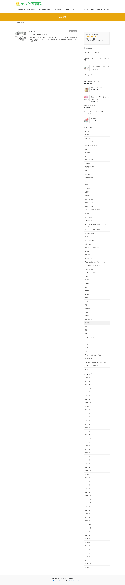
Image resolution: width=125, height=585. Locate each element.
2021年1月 (87, 492)
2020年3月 (87, 520)
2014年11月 (88, 563)
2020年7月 (87, 510)
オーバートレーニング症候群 (92, 229)
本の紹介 (87, 369)
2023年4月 (87, 420)
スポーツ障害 (73, 31)
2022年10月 (88, 438)
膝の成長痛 (88, 251)
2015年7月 (87, 538)
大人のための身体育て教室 (92, 365)
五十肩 (86, 181)
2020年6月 (87, 513)
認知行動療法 (88, 195)
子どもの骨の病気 (89, 240)
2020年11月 (88, 499)
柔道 (86, 351)
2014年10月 (88, 567)
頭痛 (86, 305)
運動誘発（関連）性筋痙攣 (39, 35)
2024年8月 (87, 392)
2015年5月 (87, 546)
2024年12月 (88, 385)
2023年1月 (87, 431)
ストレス (87, 294)
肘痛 (86, 333)
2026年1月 (87, 377)
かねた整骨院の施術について (92, 265)
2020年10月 (88, 503)
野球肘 (86, 330)
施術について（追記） (90, 105)
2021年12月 (88, 467)
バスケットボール (89, 337)
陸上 (86, 340)
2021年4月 (87, 481)
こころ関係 (88, 188)
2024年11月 (88, 388)
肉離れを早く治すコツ (90, 75)
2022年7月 (87, 449)
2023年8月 (87, 413)
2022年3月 (87, 456)
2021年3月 (87, 485)
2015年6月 (87, 542)
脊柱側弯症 (88, 244)
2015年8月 (87, 535)
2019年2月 (87, 531)
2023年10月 (88, 406)
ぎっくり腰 (88, 152)
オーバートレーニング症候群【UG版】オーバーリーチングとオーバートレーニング (100, 97)
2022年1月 (87, 463)
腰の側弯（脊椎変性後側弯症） (92, 52)
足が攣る (87, 322)
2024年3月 (87, 395)
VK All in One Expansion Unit (73, 580)
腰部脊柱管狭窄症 (89, 167)
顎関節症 (93, 118)
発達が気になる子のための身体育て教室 (95, 362)
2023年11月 (88, 402)
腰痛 (86, 149)
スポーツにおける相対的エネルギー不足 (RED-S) (95, 225)
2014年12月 (88, 560)
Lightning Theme (62, 580)
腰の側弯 (87, 134)
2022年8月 (87, 445)
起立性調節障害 (89, 319)
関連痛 (86, 276)
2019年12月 (88, 524)
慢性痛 (86, 185)
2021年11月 (88, 470)
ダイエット (88, 213)
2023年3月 (87, 424)
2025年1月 (87, 381)
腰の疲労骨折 (88, 258)
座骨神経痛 (88, 163)
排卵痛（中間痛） (89, 206)
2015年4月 (87, 549)
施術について (88, 138)
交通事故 (87, 290)
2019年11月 (88, 528)
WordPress (53, 580)
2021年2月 (87, 488)
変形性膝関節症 (89, 177)
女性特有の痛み (89, 199)
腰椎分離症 (88, 255)
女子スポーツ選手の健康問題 (92, 210)
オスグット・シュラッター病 (92, 247)
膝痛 (86, 170)
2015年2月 (87, 553)
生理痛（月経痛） (89, 202)
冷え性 (86, 312)
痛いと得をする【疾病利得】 (91, 81)
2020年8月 (87, 506)
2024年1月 (87, 399)
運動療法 (87, 280)
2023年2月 (87, 427)
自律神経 (87, 297)
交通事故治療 (88, 283)
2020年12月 (88, 495)
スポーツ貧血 (88, 220)
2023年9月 (87, 410)
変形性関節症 (88, 174)
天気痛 (86, 301)
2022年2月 (87, 460)
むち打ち (87, 287)
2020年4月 (87, 517)
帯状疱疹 (87, 315)
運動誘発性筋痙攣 (89, 233)
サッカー (87, 348)
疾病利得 (87, 131)
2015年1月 (87, 556)
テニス (86, 344)
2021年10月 (88, 474)
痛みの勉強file (88, 358)
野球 (86, 326)
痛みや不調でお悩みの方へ (92, 145)
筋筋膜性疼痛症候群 (90, 269)
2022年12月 (88, 435)
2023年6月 (87, 417)
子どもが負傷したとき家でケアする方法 (95, 262)
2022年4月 (87, 452)
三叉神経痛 (88, 308)
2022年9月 (87, 442)
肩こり (86, 156)
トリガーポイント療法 (91, 272)
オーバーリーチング (90, 142)
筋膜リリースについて (97, 87)
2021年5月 (87, 478)
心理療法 (87, 192)
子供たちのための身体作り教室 (93, 355)
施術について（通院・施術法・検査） (94, 111)
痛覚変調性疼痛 (89, 159)
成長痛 (86, 237)
